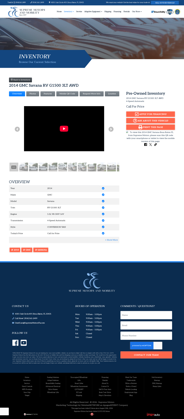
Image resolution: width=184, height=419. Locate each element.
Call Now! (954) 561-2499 (25, 318)
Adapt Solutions (53, 380)
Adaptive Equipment (92, 11)
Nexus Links (157, 386)
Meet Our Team (131, 377)
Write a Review (131, 383)
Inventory (68, 11)
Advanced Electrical (53, 386)
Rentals (127, 11)
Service (79, 11)
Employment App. (131, 392)
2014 (16, 250)
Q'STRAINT (79, 389)
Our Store (136, 11)
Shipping (107, 11)
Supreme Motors (106, 402)
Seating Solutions (53, 377)
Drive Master (53, 389)
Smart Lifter (79, 383)
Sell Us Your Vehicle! (164, 3)
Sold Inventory (157, 377)
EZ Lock (79, 392)
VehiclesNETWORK (90, 405)
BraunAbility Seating (53, 383)
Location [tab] (112, 94)
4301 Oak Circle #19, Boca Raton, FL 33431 (67, 3)
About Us (105, 383)
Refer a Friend (131, 386)
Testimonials (131, 380)
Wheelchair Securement (79, 386)
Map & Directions (105, 395)
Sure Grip (27, 392)
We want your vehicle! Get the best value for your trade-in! (128, 3)
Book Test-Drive (105, 392)
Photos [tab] (33, 94)
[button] (17, 129)
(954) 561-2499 (38, 3)
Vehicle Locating (131, 389)
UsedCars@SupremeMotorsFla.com (29, 323)
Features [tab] (48, 94)
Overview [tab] (17, 94)
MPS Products (27, 389)
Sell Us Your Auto (105, 389)
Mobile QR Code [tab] (67, 94)
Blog (131, 395)
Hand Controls (27, 386)
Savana (42, 250)
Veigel (27, 395)
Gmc (28, 250)
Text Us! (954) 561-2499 (17, 3)
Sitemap (157, 380)
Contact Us (105, 386)
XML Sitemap (157, 383)
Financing (117, 11)
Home (59, 11)
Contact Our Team (146, 355)
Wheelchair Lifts (53, 392)
